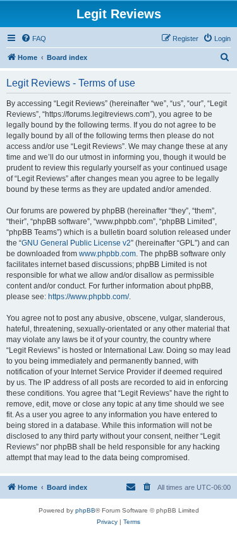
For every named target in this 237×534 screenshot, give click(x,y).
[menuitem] (33, 38)
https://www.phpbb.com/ (88, 296)
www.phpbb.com (107, 253)
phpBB (85, 510)
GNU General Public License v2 (76, 243)
